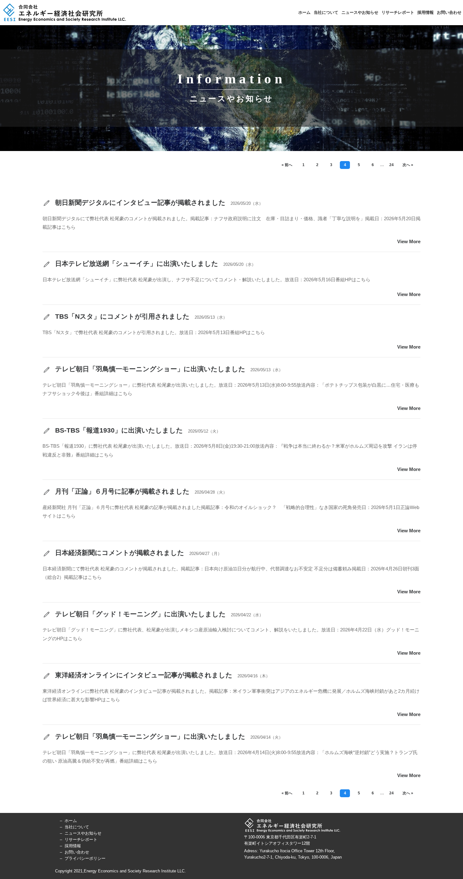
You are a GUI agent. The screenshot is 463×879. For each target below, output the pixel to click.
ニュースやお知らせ (359, 12)
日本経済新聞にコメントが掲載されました (118, 552)
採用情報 (425, 12)
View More (408, 241)
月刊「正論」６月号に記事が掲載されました (121, 491)
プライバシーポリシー (85, 858)
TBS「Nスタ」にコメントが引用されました (121, 316)
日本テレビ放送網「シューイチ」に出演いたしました (135, 263)
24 (391, 165)
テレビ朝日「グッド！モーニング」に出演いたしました (139, 614)
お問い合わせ (449, 12)
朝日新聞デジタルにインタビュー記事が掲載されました (139, 202)
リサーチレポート (397, 12)
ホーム (304, 12)
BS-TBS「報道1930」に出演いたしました (118, 430)
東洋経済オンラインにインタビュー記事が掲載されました (142, 675)
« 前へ (287, 165)
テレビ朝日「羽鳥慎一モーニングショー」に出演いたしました (149, 368)
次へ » (408, 165)
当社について (326, 12)
